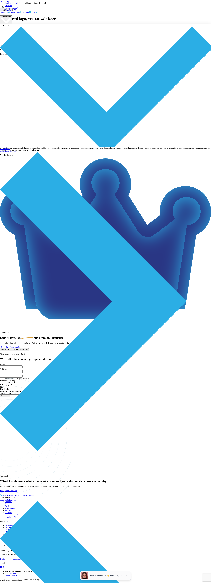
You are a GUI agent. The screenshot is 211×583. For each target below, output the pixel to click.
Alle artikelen (5, 149)
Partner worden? (11, 8)
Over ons (8, 6)
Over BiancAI (10, 10)
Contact (6, 1)
